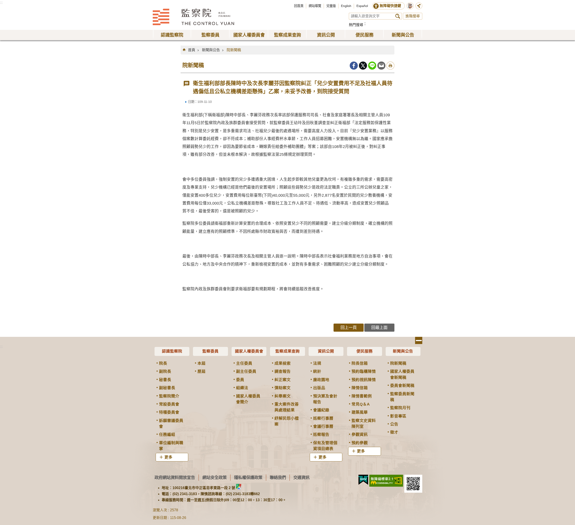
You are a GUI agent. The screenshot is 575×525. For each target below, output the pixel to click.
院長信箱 (360, 363)
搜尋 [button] (398, 16)
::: (1, 2)
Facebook (354, 66)
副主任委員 (246, 371)
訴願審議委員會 (171, 423)
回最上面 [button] (379, 327)
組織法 (242, 388)
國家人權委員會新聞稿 (402, 374)
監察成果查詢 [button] (287, 35)
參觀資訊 (360, 434)
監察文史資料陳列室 (364, 423)
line (372, 66)
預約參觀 (360, 443)
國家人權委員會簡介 (248, 399)
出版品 (319, 388)
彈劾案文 (282, 388)
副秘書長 (167, 388)
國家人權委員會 (249, 351)
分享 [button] (419, 5)
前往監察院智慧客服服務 (410, 5)
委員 (240, 379)
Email (381, 66)
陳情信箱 (360, 388)
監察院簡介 (169, 396)
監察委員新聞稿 (402, 397)
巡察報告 (321, 434)
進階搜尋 (412, 16)
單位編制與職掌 (171, 446)
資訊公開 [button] (326, 35)
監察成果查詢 (287, 351)
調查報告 (282, 371)
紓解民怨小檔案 (286, 421)
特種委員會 (169, 412)
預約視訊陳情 (364, 379)
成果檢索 (282, 363)
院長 (163, 363)
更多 (168, 457)
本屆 (201, 363)
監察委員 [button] (210, 35)
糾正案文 (282, 379)
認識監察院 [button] (172, 35)
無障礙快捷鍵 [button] (390, 6)
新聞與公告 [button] (403, 35)
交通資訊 (301, 477)
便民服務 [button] (365, 35)
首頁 (191, 50)
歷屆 (201, 371)
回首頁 (298, 6)
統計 (317, 371)
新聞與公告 (211, 50)
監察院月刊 (400, 408)
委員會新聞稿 (402, 385)
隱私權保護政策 (248, 477)
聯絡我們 (278, 477)
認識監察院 (172, 351)
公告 (394, 424)
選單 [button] (418, 340)
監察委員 (210, 351)
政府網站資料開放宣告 (175, 477)
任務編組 (167, 434)
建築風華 (360, 412)
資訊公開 (326, 351)
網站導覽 (315, 6)
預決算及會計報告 (325, 399)
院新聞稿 (234, 50)
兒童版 (331, 6)
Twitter (363, 66)
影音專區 (398, 416)
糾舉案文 (282, 396)
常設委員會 (169, 404)
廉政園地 (321, 379)
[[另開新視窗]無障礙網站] (386, 481)
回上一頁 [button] (349, 327)
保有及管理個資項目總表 (325, 446)
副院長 (165, 371)
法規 (317, 363)
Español (362, 6)
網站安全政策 (214, 477)
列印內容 (390, 66)
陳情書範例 (362, 396)
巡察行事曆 (323, 418)
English (346, 6)
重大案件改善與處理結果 (286, 407)
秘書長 (165, 379)
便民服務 (364, 351)
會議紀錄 (321, 410)
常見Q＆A (361, 404)
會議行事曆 (323, 426)
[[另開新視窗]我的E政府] (363, 480)
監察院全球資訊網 (193, 17)
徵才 (394, 432)
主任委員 (244, 363)
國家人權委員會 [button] (249, 35)
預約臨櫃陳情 (364, 371)
